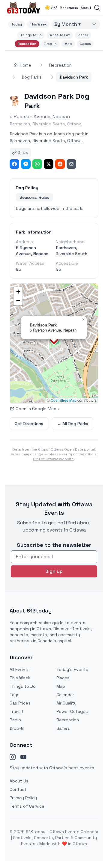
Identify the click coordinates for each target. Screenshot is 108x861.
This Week (38, 24)
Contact (18, 789)
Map (68, 44)
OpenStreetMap (63, 400)
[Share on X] (48, 164)
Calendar (65, 694)
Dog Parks (32, 77)
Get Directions (29, 423)
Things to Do (31, 35)
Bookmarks (69, 8)
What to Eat (60, 35)
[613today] (23, 7)
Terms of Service (27, 806)
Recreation (27, 44)
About (86, 8)
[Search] (97, 7)
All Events (20, 669)
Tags (15, 694)
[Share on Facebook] (14, 164)
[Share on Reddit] (60, 164)
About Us (19, 781)
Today (16, 24)
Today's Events (72, 669)
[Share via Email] (71, 164)
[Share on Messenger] (26, 164)
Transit (17, 711)
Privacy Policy (23, 797)
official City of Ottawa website (65, 456)
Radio (15, 719)
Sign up (54, 571)
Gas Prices (20, 703)
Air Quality (66, 703)
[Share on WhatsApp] (37, 164)
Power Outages (72, 711)
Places (83, 35)
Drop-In (50, 44)
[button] (83, 319)
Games (85, 44)
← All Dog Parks (72, 423)
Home (25, 65)
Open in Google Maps (37, 408)
